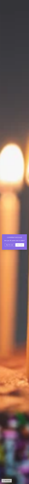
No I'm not (9, 245)
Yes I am (20, 245)
